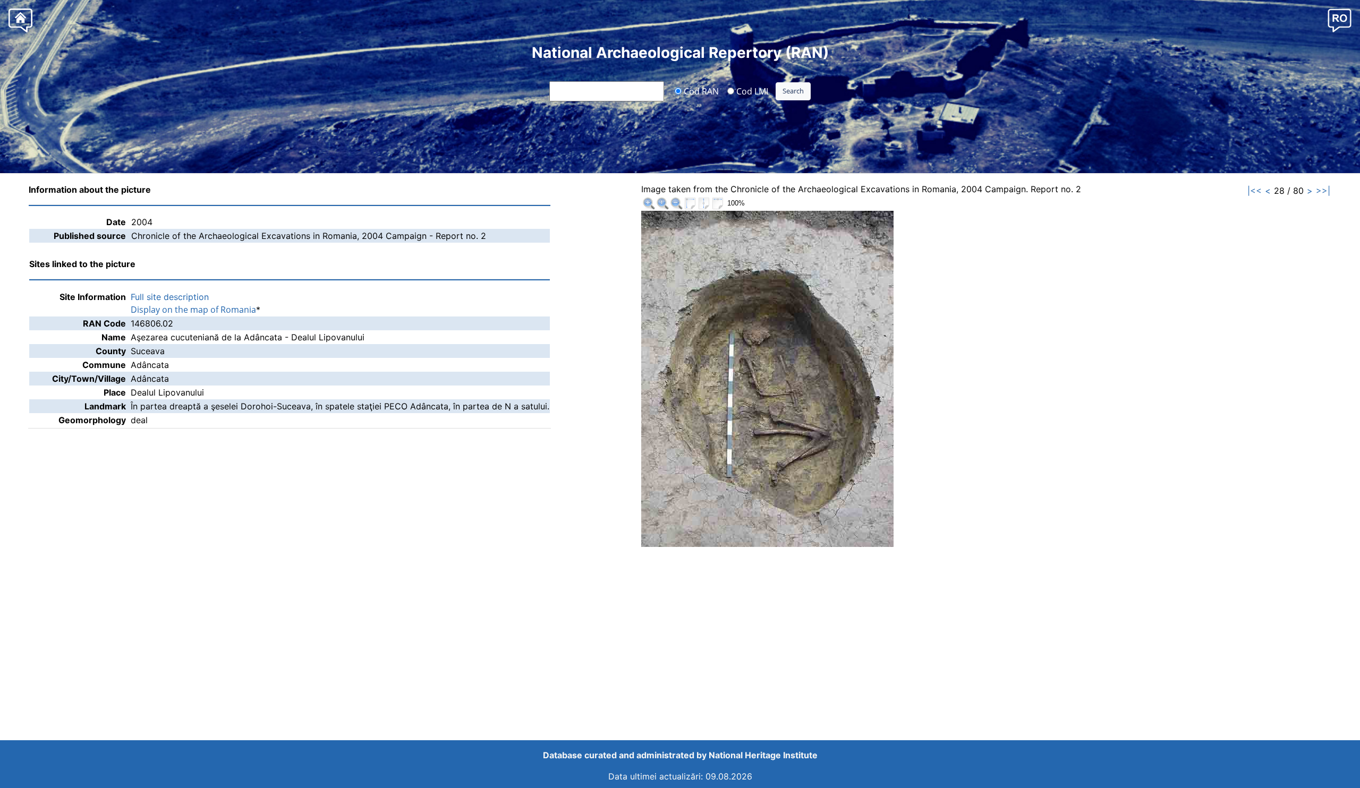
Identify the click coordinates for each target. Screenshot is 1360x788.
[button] (1340, 19)
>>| (1323, 190)
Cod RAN (700, 91)
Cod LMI (751, 91)
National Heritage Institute (763, 755)
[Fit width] (717, 203)
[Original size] (662, 203)
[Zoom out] (676, 203)
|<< (1254, 190)
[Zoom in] (648, 203)
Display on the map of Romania (193, 309)
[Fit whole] (690, 203)
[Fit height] (704, 203)
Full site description (170, 297)
